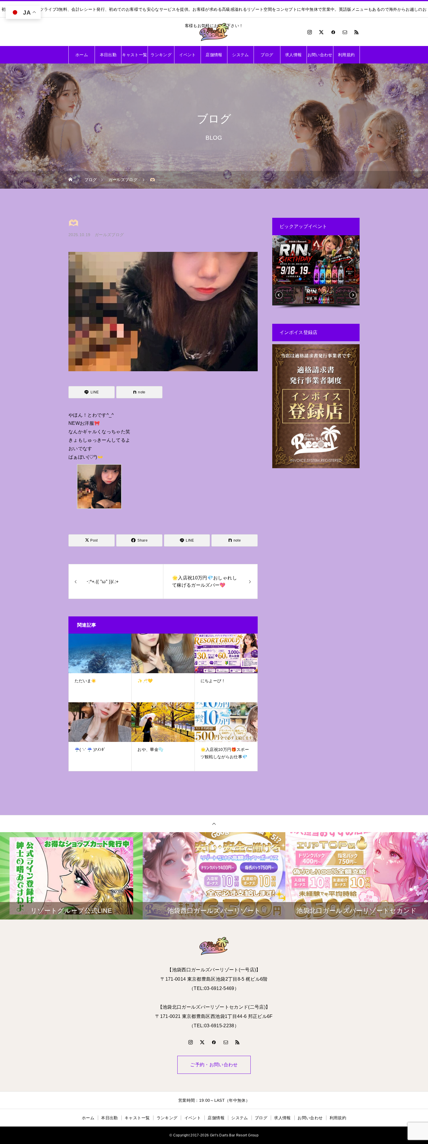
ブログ (267, 54)
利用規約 (346, 54)
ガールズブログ (109, 234)
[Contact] (345, 32)
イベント (187, 54)
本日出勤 (108, 54)
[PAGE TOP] (214, 823)
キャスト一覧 (134, 54)
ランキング (161, 54)
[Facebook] (333, 32)
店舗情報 (214, 54)
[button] (281, 259)
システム (240, 54)
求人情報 (293, 54)
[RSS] (357, 32)
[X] (321, 32)
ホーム (81, 54)
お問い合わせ (320, 54)
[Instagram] (310, 32)
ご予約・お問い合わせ (214, 1064)
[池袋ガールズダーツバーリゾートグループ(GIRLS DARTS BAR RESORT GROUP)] (214, 32)
